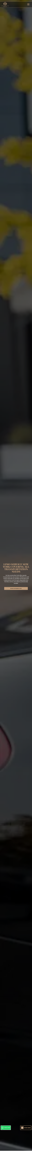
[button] (28, 4)
